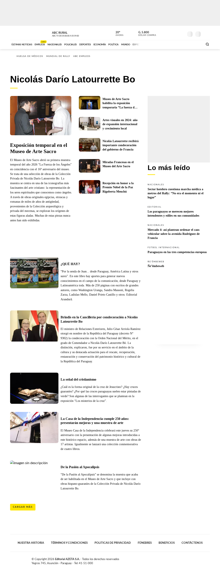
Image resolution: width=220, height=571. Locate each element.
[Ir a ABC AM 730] (177, 44)
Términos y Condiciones (69, 543)
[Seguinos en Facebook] (161, 33)
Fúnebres (145, 543)
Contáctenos (192, 543)
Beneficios (167, 543)
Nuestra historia (31, 543)
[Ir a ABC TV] (165, 44)
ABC (21, 32)
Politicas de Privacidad (113, 543)
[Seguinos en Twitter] (168, 33)
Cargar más (23, 507)
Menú (206, 33)
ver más (117, 33)
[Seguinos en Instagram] (181, 33)
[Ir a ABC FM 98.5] (194, 44)
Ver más (179, 190)
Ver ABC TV (73, 33)
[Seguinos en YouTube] (174, 33)
